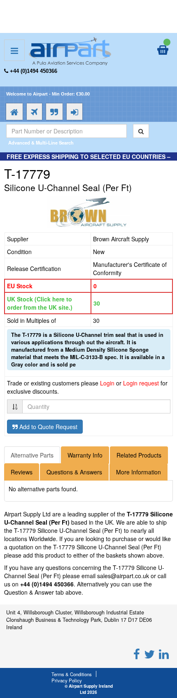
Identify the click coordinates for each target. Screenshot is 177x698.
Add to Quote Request (47, 427)
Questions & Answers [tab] (74, 472)
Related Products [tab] (138, 455)
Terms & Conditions (71, 674)
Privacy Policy (66, 680)
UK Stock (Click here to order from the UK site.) (39, 303)
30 (96, 303)
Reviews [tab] (22, 472)
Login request (141, 383)
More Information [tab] (138, 472)
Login (107, 383)
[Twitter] (149, 653)
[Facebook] (136, 653)
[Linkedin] (164, 653)
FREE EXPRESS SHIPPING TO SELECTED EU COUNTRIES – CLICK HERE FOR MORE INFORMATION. (88, 160)
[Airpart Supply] (70, 50)
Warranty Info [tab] (85, 455)
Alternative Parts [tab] (32, 455)
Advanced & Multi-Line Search (41, 142)
